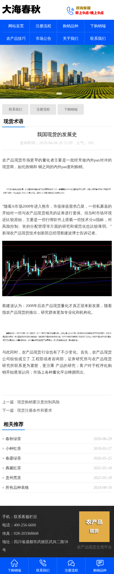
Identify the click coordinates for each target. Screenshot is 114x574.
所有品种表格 (17, 487)
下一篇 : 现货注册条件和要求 (27, 410)
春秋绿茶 (13, 439)
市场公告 (43, 38)
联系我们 (98, 38)
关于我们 (70, 38)
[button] (53, 93)
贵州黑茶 (13, 478)
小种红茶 (13, 449)
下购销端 (98, 26)
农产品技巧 (16, 38)
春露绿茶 (13, 458)
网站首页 (16, 26)
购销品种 (70, 26)
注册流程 (43, 26)
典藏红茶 (13, 468)
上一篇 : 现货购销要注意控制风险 (31, 402)
